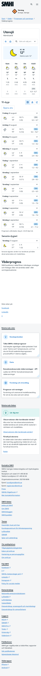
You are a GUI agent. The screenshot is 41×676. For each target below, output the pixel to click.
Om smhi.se (6, 557)
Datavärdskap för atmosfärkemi (14, 609)
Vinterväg (16, 632)
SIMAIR (4, 535)
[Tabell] (27, 102)
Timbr (14, 629)
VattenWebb (6, 603)
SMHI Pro (16, 626)
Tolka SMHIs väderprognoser (14, 344)
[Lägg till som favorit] (5, 41)
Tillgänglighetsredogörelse (12, 548)
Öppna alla (8, 108)
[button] (31, 4)
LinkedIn (7, 312)
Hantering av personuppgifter (13, 554)
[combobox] (25, 41)
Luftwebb (16, 596)
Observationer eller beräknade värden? (18, 432)
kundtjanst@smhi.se (14, 482)
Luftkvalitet (6, 531)
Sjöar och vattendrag (9, 538)
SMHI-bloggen (7, 512)
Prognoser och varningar (23, 18)
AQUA (14, 619)
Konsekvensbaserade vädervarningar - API (20, 369)
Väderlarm (16, 635)
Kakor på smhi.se (8, 551)
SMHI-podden (7, 515)
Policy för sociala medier (11, 583)
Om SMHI (5, 508)
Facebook (7, 308)
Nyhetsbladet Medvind (10, 654)
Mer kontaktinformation (11, 495)
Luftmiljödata (7, 600)
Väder (9, 18)
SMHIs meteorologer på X (20, 574)
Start (3, 18)
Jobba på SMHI (7, 505)
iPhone (15, 664)
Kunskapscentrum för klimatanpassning (17, 528)
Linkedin (15, 577)
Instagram (16, 580)
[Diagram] (37, 102)
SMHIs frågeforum (19, 492)
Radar (5, 451)
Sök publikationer (8, 651)
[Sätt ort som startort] (10, 41)
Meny (37, 6)
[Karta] (32, 102)
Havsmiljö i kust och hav (11, 525)
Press (4, 489)
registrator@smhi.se (14, 486)
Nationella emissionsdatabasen (13, 593)
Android (15, 667)
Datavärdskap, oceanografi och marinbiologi (18, 606)
